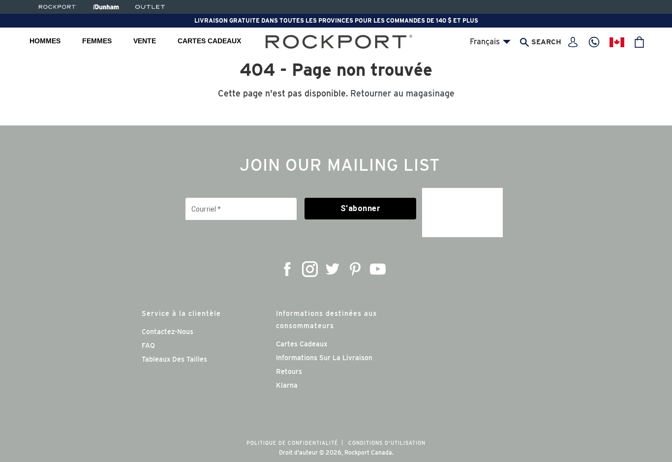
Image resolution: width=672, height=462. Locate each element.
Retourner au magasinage (402, 93)
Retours (289, 371)
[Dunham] (106, 7)
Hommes (45, 41)
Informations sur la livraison (324, 358)
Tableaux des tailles (174, 359)
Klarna (287, 385)
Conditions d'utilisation (387, 443)
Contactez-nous (167, 332)
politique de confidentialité (292, 443)
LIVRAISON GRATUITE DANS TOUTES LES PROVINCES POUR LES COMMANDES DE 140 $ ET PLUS (336, 20)
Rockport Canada (368, 452)
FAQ (148, 345)
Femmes (97, 41)
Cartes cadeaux (209, 41)
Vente (144, 41)
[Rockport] (57, 7)
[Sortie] (150, 7)
